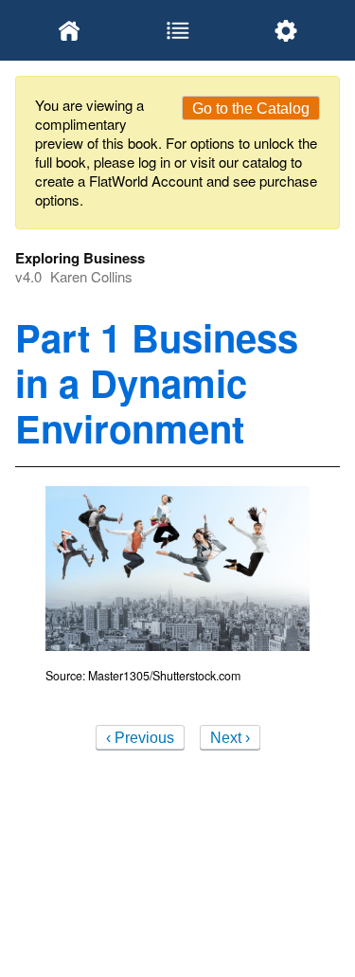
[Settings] (286, 30)
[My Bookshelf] (69, 30)
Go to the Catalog (251, 108)
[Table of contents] (177, 30)
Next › (230, 738)
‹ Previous (140, 738)
